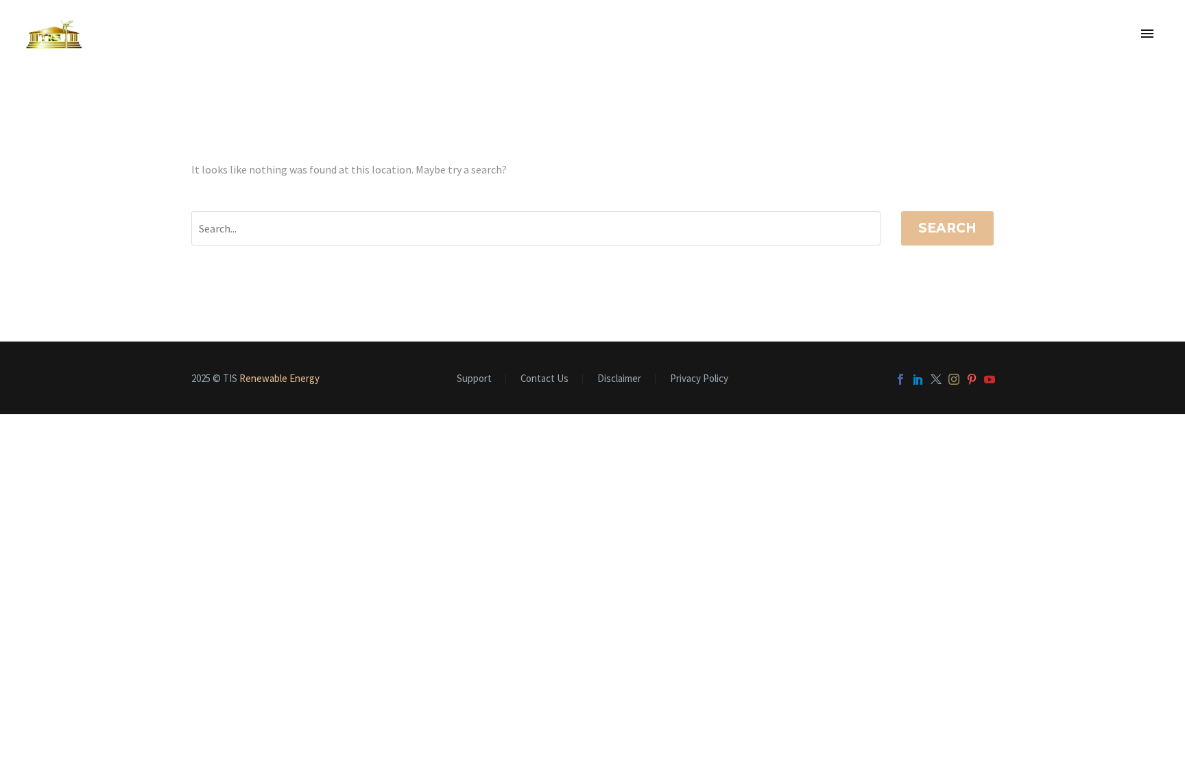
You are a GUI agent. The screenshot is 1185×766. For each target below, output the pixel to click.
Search (947, 228)
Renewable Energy (279, 378)
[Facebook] (900, 379)
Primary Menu (1147, 34)
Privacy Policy (699, 379)
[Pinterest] (971, 379)
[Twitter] (936, 379)
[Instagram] (953, 379)
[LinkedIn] (918, 379)
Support (474, 379)
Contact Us (544, 379)
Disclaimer (619, 379)
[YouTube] (989, 379)
